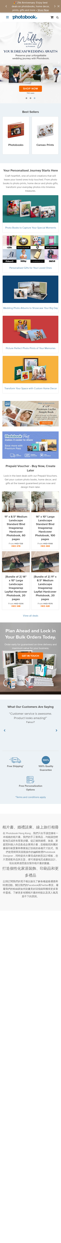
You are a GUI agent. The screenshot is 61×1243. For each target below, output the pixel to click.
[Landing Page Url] (30, 62)
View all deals (30, 615)
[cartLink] (52, 17)
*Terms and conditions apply (30, 796)
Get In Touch (30, 655)
